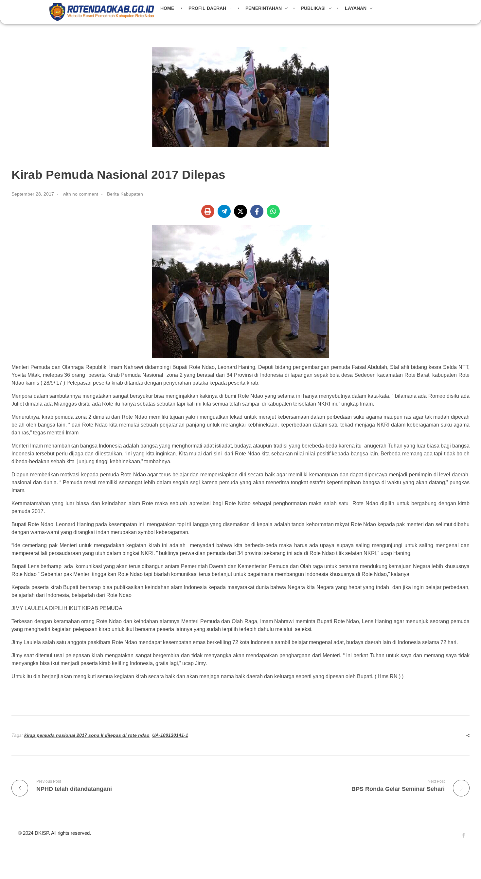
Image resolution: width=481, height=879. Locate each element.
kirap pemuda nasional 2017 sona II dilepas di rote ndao (87, 735)
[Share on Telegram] (224, 211)
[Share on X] (240, 211)
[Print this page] (207, 211)
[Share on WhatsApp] (273, 211)
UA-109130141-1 (170, 735)
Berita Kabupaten (125, 194)
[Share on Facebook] (256, 211)
